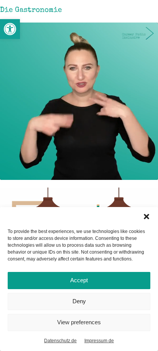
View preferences (79, 322)
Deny (79, 301)
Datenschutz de (60, 340)
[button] (10, 29)
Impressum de (99, 340)
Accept (79, 280)
